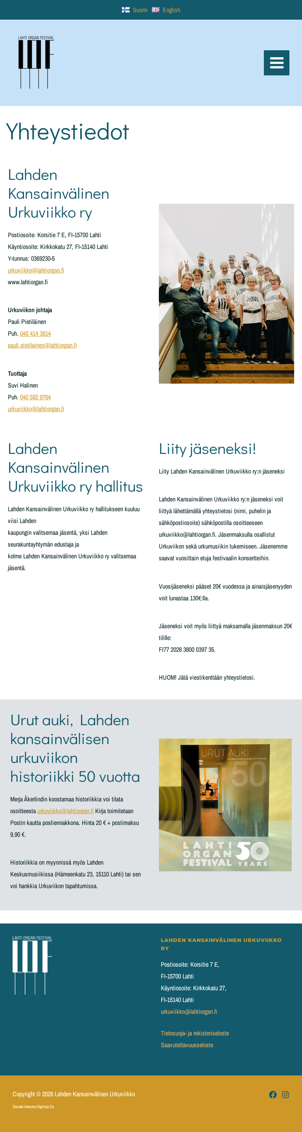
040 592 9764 (35, 397)
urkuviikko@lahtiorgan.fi (36, 270)
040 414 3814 (35, 333)
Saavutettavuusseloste (187, 1045)
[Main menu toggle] (276, 63)
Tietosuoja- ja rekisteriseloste (195, 1033)
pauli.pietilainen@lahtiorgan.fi (42, 345)
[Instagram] (285, 1095)
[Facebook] (273, 1095)
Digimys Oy (45, 1106)
